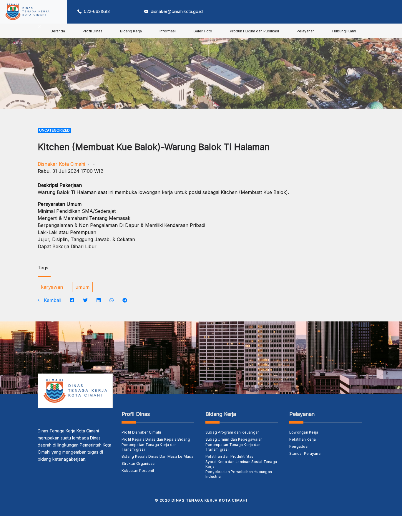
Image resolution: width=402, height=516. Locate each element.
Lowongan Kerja (303, 432)
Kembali (51, 300)
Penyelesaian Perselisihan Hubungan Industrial (238, 474)
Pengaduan (299, 446)
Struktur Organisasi (139, 463)
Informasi (168, 31)
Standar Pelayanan (306, 453)
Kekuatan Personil (138, 470)
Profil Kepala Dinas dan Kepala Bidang (156, 439)
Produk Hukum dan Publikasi (254, 31)
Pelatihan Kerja (302, 439)
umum (82, 287)
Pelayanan (306, 31)
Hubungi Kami (344, 31)
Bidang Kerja (131, 31)
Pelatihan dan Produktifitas (229, 456)
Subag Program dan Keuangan (232, 432)
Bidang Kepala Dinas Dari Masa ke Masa (157, 456)
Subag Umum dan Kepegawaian (234, 439)
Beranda (58, 31)
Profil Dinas (92, 31)
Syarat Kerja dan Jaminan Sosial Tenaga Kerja (241, 464)
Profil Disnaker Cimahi (141, 432)
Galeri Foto (202, 31)
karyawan (52, 287)
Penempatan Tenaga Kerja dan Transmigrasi (149, 447)
